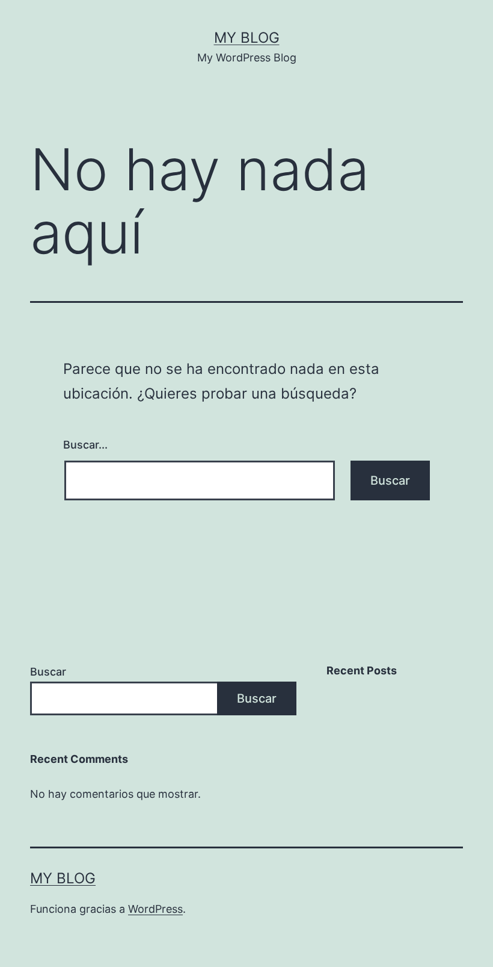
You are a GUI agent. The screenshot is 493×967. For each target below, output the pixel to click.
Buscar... (85, 444)
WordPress (155, 909)
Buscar (48, 671)
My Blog (247, 37)
